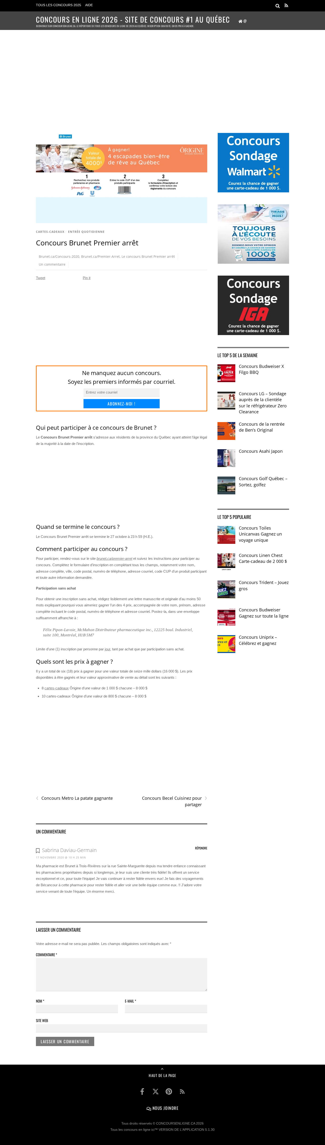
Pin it (86, 278)
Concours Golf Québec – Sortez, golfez (263, 481)
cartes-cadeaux (56, 688)
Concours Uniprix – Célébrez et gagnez (258, 640)
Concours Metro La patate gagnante (74, 798)
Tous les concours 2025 (58, 5)
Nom (40, 1001)
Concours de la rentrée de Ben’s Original (262, 427)
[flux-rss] (182, 1091)
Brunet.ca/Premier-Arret (100, 256)
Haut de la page (162, 1075)
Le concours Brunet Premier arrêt (148, 256)
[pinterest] (169, 1091)
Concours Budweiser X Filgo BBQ (261, 369)
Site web (42, 1020)
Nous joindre (164, 1108)
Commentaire (46, 954)
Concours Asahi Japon (261, 451)
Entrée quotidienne (86, 232)
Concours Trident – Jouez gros (264, 585)
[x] (155, 1091)
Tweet (40, 278)
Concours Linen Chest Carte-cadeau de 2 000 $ (263, 558)
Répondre (201, 848)
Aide (89, 5)
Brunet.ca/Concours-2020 (59, 256)
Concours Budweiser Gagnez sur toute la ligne (264, 613)
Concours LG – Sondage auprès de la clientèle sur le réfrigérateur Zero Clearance (263, 403)
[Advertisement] (162, 75)
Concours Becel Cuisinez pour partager (174, 801)
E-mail (130, 1001)
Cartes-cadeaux (50, 232)
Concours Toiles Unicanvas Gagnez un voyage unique (260, 534)
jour (107, 649)
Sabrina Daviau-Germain (69, 850)
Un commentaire (52, 264)
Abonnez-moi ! (121, 404)
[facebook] (142, 1091)
